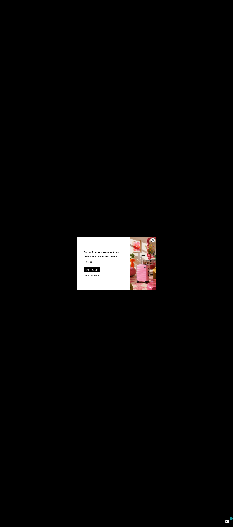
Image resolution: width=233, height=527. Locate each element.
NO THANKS (92, 275)
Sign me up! (91, 269)
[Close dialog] (153, 240)
